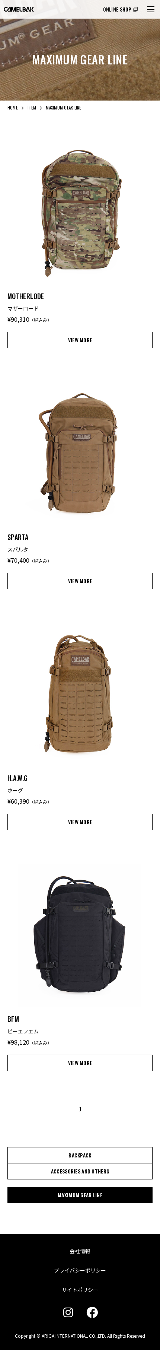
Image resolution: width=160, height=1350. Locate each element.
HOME (12, 108)
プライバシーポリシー (80, 1270)
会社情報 (80, 1251)
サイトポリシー (80, 1289)
